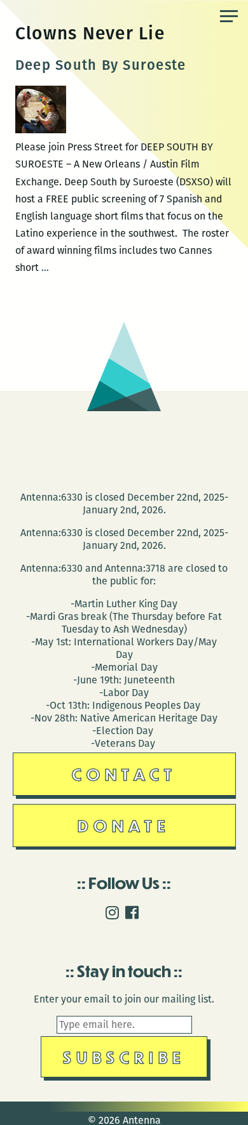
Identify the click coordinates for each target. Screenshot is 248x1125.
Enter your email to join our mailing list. (124, 999)
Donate (124, 825)
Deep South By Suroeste (100, 65)
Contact (124, 774)
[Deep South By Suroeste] (40, 130)
